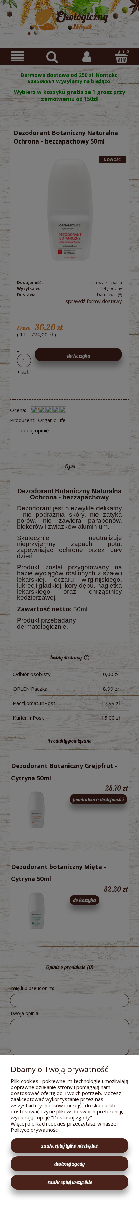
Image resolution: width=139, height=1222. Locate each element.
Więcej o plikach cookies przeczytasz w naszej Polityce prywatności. (64, 1126)
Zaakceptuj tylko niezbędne (69, 1145)
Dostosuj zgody (69, 1163)
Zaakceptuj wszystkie (69, 1182)
